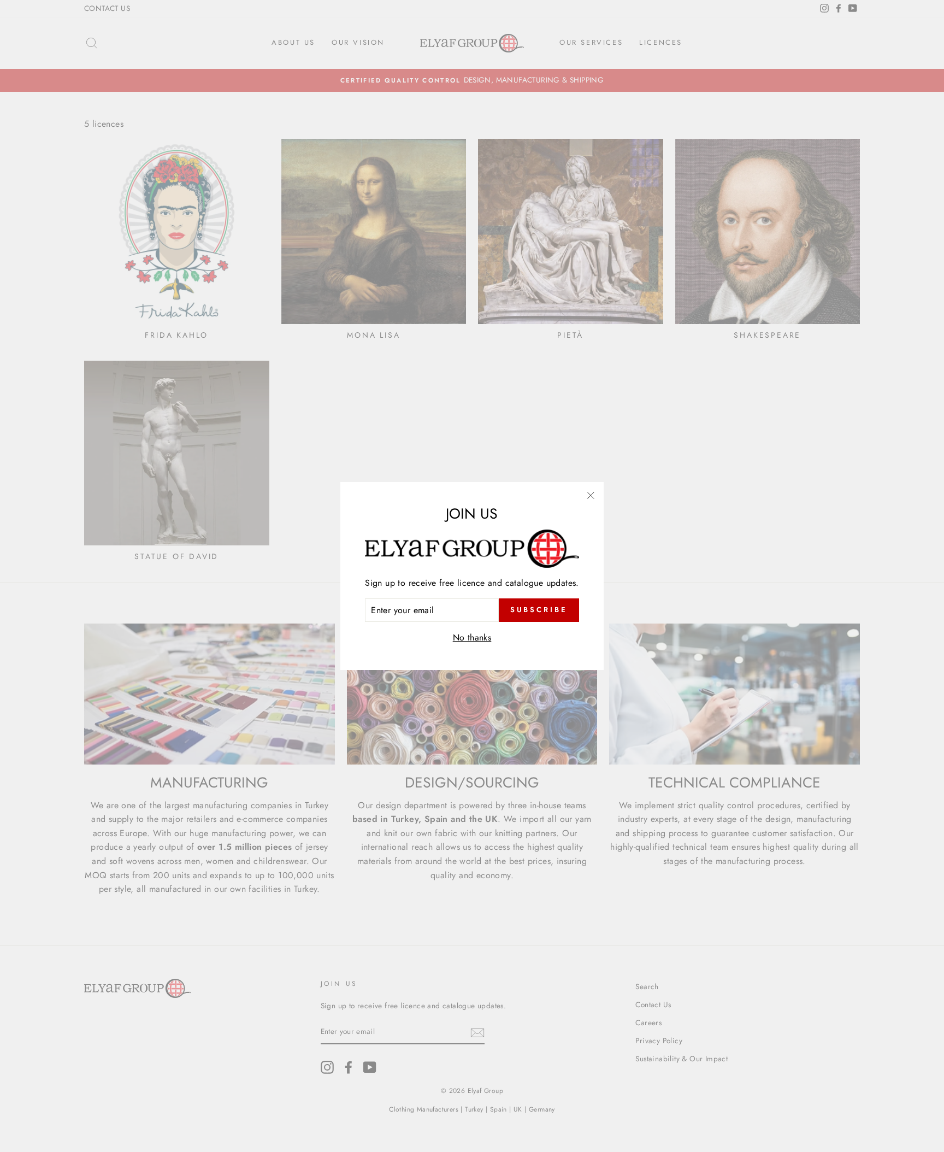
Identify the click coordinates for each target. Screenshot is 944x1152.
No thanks (472, 637)
